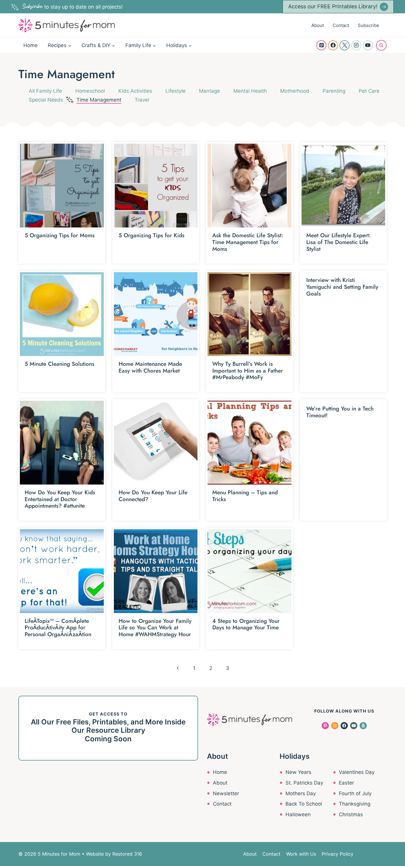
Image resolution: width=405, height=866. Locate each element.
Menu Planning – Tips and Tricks (245, 495)
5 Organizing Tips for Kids (151, 235)
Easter (346, 783)
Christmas (351, 814)
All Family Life (45, 91)
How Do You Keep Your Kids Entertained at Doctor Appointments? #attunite (60, 499)
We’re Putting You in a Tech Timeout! (340, 412)
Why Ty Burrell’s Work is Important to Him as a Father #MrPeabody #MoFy (247, 370)
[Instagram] (356, 45)
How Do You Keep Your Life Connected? (153, 495)
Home (30, 45)
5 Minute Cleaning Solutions (59, 364)
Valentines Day (356, 772)
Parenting (334, 91)
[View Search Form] (381, 45)
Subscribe (368, 25)
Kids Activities (135, 91)
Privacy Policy (337, 854)
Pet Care (369, 91)
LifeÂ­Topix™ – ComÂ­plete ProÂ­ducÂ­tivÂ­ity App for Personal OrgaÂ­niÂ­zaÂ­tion (58, 628)
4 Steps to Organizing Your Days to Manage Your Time (246, 624)
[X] (344, 45)
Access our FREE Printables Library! (332, 6)
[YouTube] (368, 45)
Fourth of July (355, 793)
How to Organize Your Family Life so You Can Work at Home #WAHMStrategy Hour (155, 628)
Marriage (209, 91)
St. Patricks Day (304, 783)
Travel (142, 100)
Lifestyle (175, 91)
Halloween (298, 814)
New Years (298, 772)
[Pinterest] (321, 45)
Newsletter (226, 793)
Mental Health (250, 91)
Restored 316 (127, 854)
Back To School (304, 804)
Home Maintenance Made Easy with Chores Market (150, 367)
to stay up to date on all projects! (73, 7)
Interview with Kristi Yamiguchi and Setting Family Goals (342, 287)
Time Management (98, 100)
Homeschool (90, 91)
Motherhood (294, 91)
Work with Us (301, 854)
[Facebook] (333, 45)
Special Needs (46, 100)
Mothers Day (301, 793)
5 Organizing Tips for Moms (60, 235)
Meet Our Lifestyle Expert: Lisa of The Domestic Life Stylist (338, 242)
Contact (341, 25)
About (317, 25)
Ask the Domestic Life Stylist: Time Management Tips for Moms (247, 242)
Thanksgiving (354, 804)
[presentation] (62, 185)
